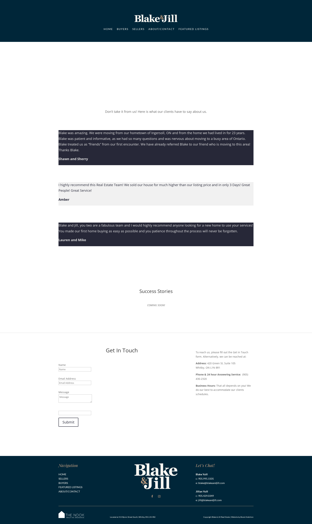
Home (108, 29)
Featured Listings (194, 29)
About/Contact (161, 29)
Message (63, 392)
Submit (68, 422)
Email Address (67, 378)
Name (62, 365)
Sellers (138, 29)
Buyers (122, 29)
